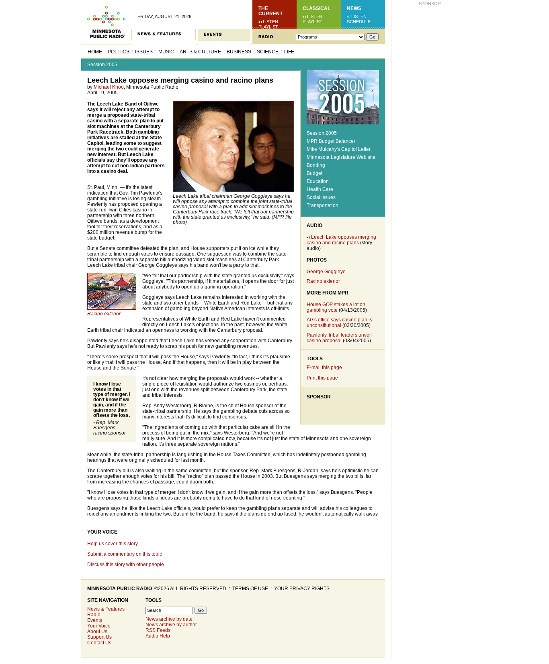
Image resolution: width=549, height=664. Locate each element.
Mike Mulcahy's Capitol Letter (339, 149)
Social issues (321, 197)
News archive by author (171, 624)
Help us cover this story (112, 543)
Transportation (322, 205)
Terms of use (250, 588)
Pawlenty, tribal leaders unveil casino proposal (339, 337)
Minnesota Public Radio (119, 588)
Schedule (359, 21)
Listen (270, 21)
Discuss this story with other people (125, 564)
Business (239, 52)
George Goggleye (326, 271)
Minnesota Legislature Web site (341, 157)
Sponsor (319, 397)
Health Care (320, 189)
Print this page (322, 378)
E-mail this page (324, 367)
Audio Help (157, 636)
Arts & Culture (200, 52)
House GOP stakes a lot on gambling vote (336, 307)
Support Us (99, 637)
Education (318, 181)
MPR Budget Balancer (331, 141)
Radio (93, 614)
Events (94, 620)
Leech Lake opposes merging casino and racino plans (341, 240)
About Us (97, 631)
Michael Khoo (109, 87)
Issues (144, 52)
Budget (314, 173)
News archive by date (169, 619)
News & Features (106, 609)
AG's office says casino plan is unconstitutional (339, 322)
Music (166, 52)
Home (95, 52)
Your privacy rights (302, 588)
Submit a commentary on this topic (124, 554)
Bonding (316, 165)
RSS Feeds (157, 630)
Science (268, 52)
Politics (118, 52)
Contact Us (99, 643)
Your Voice (102, 532)
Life (289, 52)
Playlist (268, 26)
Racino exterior (323, 281)
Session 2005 (102, 64)
